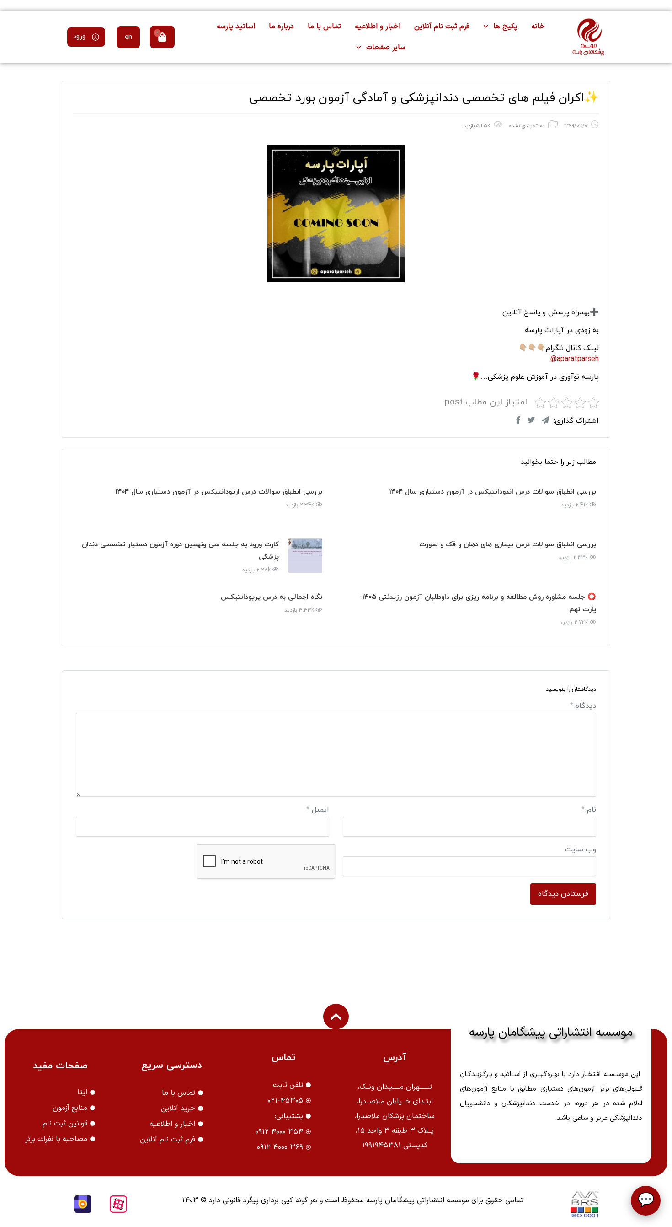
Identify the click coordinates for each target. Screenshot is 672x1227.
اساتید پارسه (236, 26)
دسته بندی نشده (526, 125)
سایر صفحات (385, 47)
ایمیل (317, 810)
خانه (538, 26)
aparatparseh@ (574, 359)
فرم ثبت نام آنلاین (441, 26)
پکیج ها (505, 26)
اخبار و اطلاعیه (377, 26)
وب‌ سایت (580, 850)
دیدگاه (583, 706)
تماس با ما (324, 26)
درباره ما (281, 26)
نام (588, 810)
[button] (86, 37)
